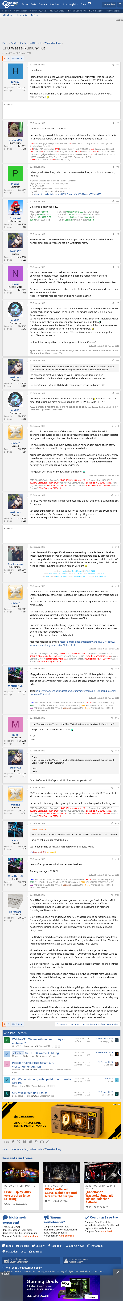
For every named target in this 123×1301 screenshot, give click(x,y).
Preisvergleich (70, 4)
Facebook (56, 1245)
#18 (117, 823)
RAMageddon (21, 11)
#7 (117, 303)
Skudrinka (108, 1064)
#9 (117, 393)
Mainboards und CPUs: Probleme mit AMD (41, 1071)
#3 (117, 166)
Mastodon (12, 1251)
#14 (117, 668)
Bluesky (40, 1245)
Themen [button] (43, 4)
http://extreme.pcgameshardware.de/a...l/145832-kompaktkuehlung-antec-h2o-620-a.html (72, 643)
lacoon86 (16, 1069)
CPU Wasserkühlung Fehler (29, 1093)
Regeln (34, 15)
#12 (117, 547)
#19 (117, 859)
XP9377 (15, 1046)
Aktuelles (7, 15)
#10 (117, 426)
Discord (24, 1245)
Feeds (9, 1245)
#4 (117, 201)
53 (89, 1207)
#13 (117, 586)
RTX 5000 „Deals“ (39, 11)
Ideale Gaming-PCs (78, 11)
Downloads (55, 4)
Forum (84, 4)
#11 (117, 495)
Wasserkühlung (46, 1046)
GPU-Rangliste (97, 11)
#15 (117, 717)
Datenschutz (98, 1271)
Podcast (7, 11)
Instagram (97, 1245)
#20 (117, 894)
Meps (14, 1086)
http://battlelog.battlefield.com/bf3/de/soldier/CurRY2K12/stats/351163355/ (67, 194)
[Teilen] (113, 65)
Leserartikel (23, 15)
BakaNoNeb (17, 1096)
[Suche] (120, 4)
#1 (117, 64)
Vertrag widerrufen (46, 1271)
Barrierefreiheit (82, 1271)
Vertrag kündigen (65, 1271)
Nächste (16, 58)
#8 (117, 360)
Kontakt (18, 1271)
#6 (117, 267)
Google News (76, 1245)
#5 (117, 234)
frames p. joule (106, 1041)
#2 (117, 123)
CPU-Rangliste (114, 11)
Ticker (25, 4)
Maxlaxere (17, 1056)
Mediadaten (30, 1271)
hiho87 (8, 53)
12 (49, 1201)
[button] (14, 15)
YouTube (37, 1251)
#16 (117, 750)
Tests (33, 4)
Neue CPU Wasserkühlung (42, 1053)
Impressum (7, 1271)
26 (8, 1204)
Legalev (109, 1055)
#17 (117, 787)
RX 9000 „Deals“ (58, 11)
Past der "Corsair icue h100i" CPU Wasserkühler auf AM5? (33, 1064)
